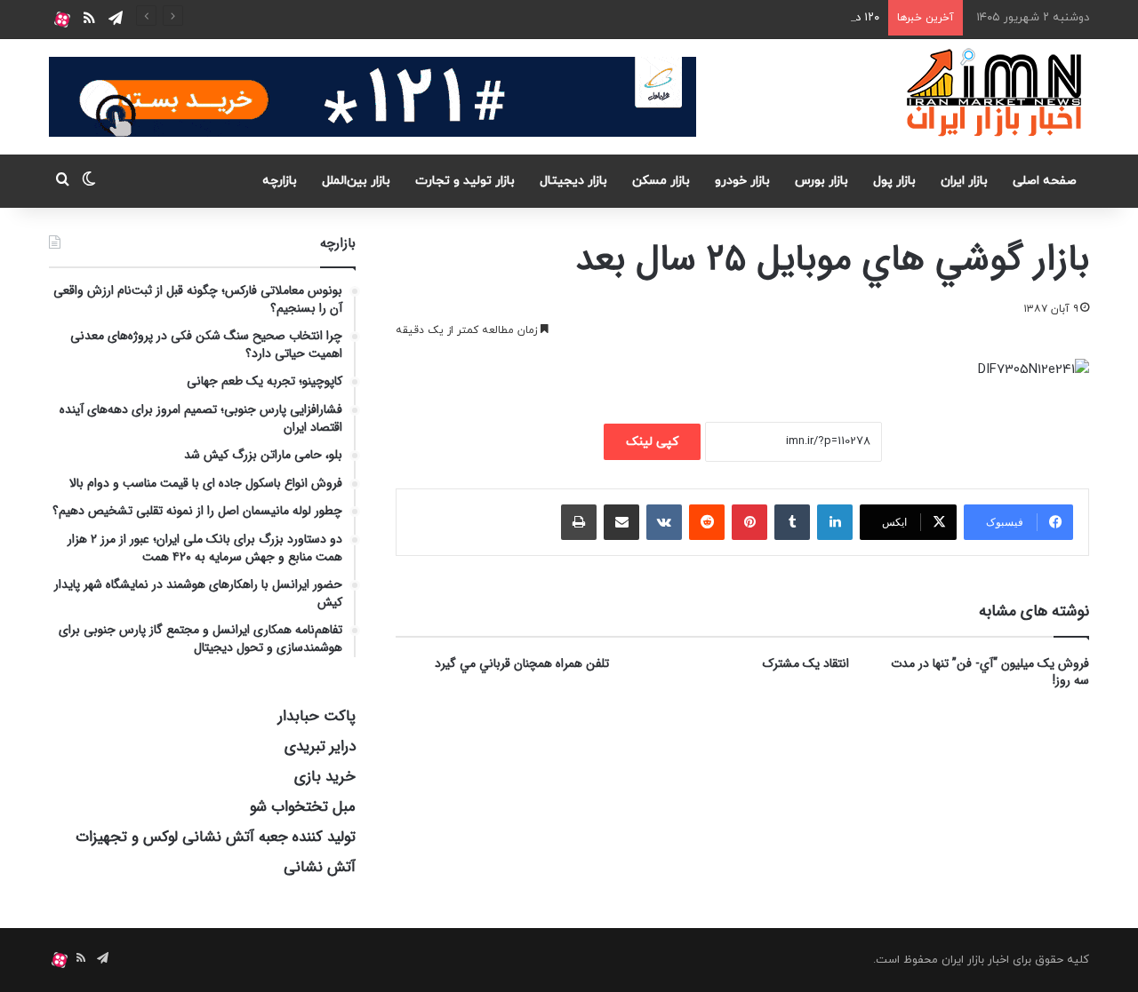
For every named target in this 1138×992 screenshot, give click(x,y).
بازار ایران (964, 180)
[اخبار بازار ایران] (995, 92)
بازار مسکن (661, 180)
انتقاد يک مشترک (806, 663)
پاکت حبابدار (317, 716)
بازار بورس (821, 180)
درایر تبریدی (320, 746)
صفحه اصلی (1045, 180)
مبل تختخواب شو (303, 807)
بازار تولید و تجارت (465, 180)
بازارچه (279, 180)
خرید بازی (325, 777)
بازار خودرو (742, 180)
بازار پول (894, 180)
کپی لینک (652, 441)
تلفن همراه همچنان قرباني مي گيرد (522, 663)
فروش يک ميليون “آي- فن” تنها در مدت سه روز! (990, 672)
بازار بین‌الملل (356, 180)
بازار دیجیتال (573, 180)
